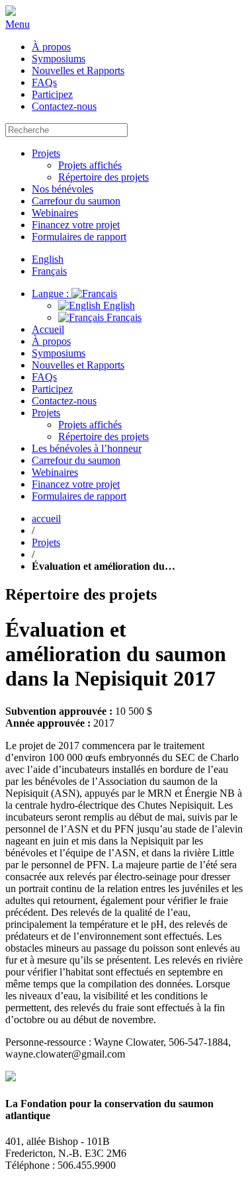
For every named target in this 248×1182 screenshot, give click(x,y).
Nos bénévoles (62, 189)
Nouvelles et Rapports (78, 70)
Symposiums (58, 58)
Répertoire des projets (103, 177)
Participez (52, 94)
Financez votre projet (76, 224)
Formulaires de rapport (79, 236)
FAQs (44, 82)
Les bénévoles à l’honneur (87, 448)
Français (123, 317)
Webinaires (55, 212)
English (118, 305)
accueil (46, 518)
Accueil (48, 329)
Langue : (51, 293)
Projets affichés (90, 165)
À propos (51, 46)
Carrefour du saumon (76, 200)
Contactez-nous (64, 106)
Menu (17, 24)
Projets (46, 153)
